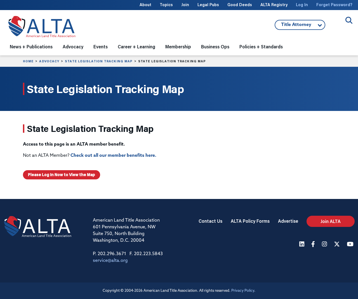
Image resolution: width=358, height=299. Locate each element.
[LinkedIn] (302, 245)
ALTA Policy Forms (250, 221)
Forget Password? (334, 4)
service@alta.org (110, 260)
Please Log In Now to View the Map (61, 174)
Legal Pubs (208, 4)
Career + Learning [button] (136, 46)
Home (28, 61)
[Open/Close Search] (348, 20)
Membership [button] (178, 46)
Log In (302, 4)
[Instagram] (325, 245)
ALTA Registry (274, 4)
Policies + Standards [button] (261, 46)
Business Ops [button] (215, 46)
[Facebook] (313, 245)
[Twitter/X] (337, 245)
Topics (166, 4)
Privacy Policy (242, 291)
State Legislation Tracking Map (99, 61)
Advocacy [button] (73, 46)
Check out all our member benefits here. (113, 155)
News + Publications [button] (31, 46)
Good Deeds (239, 4)
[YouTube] (351, 245)
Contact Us (210, 221)
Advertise (288, 221)
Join (185, 4)
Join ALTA (331, 221)
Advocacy (49, 61)
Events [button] (100, 46)
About (145, 4)
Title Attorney (293, 26)
